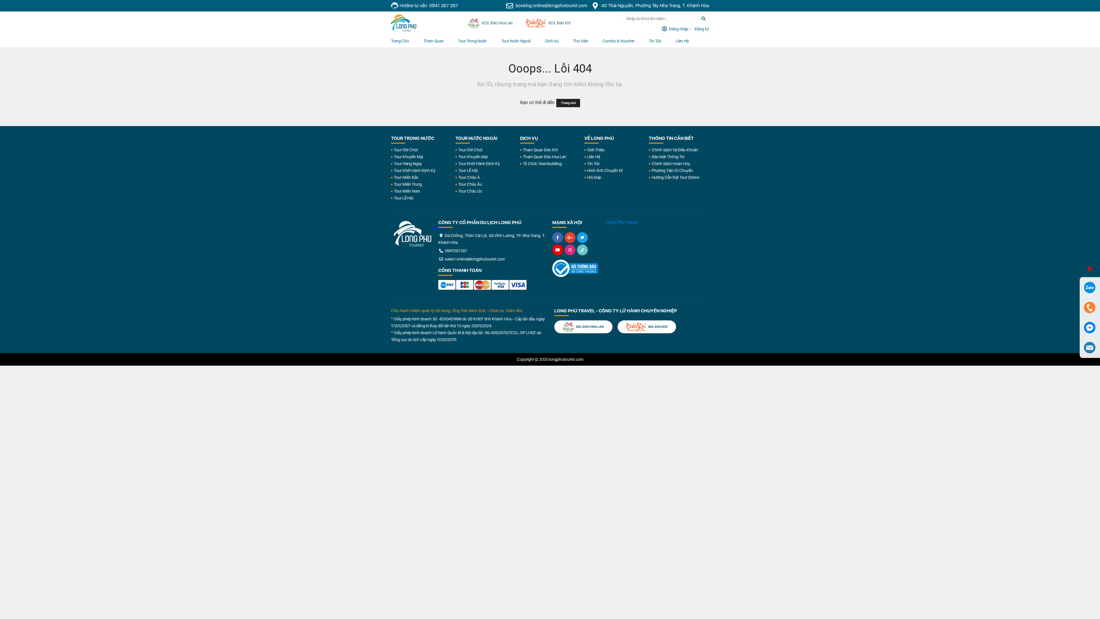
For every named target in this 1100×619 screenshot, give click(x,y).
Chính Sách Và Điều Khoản (675, 150)
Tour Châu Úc (470, 191)
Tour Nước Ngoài (516, 41)
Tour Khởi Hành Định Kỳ (414, 170)
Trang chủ (400, 41)
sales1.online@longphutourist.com (474, 259)
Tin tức (655, 41)
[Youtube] (557, 249)
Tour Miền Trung (408, 184)
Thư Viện (580, 41)
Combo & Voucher (619, 41)
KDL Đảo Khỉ (657, 327)
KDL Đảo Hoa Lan (589, 327)
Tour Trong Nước (472, 41)
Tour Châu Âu (470, 184)
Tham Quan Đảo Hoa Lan (544, 156)
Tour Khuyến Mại (408, 156)
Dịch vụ (552, 41)
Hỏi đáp (594, 177)
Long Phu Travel (621, 222)
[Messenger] (1089, 328)
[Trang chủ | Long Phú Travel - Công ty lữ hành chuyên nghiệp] (403, 22)
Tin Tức (593, 163)
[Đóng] (1090, 269)
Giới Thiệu (596, 150)
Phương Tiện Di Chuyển (672, 170)
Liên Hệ (682, 41)
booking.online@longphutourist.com (550, 5)
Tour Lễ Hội (403, 198)
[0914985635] (1089, 348)
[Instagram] (570, 249)
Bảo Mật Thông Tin (668, 156)
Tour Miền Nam (407, 191)
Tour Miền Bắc (406, 177)
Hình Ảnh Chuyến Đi (605, 170)
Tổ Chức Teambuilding (542, 163)
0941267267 (455, 250)
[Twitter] (582, 237)
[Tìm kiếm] (703, 19)
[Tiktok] (582, 249)
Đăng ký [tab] (701, 29)
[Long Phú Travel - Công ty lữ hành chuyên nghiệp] (412, 234)
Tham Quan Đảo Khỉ (540, 150)
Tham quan (433, 41)
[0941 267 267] (1089, 307)
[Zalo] (1089, 287)
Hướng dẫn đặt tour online (675, 177)
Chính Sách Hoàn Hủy (671, 163)
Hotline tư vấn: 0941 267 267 (429, 5)
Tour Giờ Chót (406, 150)
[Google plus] (570, 237)
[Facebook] (557, 237)
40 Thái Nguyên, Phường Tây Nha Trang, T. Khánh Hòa (654, 5)
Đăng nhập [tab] (678, 29)
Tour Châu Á (469, 177)
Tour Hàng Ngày (408, 163)
